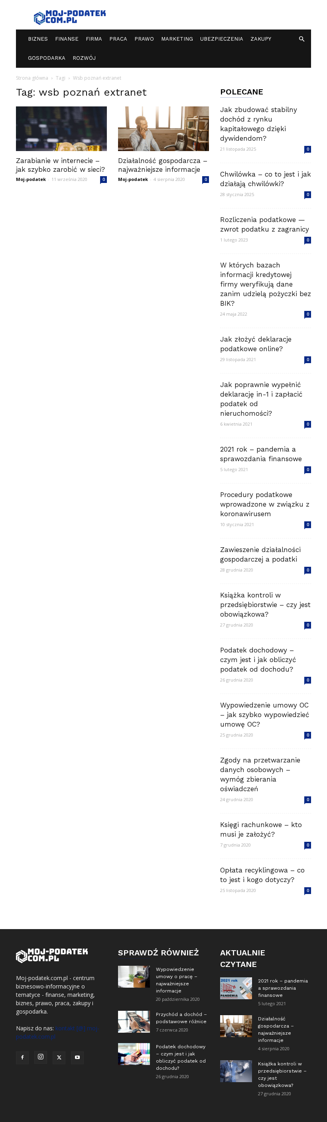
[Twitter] (59, 1057)
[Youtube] (77, 1057)
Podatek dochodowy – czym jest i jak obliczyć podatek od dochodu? (258, 659)
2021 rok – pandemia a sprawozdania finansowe (283, 988)
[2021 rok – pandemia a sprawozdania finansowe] (236, 988)
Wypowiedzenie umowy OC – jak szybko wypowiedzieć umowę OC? (264, 714)
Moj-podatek (31, 179)
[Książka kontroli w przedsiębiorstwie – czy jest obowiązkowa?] (236, 1071)
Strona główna (32, 78)
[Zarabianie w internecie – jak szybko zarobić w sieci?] (61, 128)
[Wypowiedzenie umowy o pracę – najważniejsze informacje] (134, 977)
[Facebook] (22, 1057)
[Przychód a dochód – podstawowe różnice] (134, 1022)
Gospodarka (46, 58)
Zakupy (260, 39)
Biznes (38, 39)
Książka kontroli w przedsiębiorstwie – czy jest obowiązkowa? (265, 604)
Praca (118, 39)
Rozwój (84, 58)
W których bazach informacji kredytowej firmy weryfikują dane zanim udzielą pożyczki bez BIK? (265, 284)
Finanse (67, 39)
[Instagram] (40, 1057)
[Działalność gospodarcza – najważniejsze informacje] (163, 128)
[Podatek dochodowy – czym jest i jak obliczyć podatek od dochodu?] (134, 1054)
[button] (301, 39)
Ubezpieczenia (221, 39)
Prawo (144, 39)
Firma (94, 39)
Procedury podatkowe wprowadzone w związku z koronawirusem (264, 504)
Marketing (177, 39)
